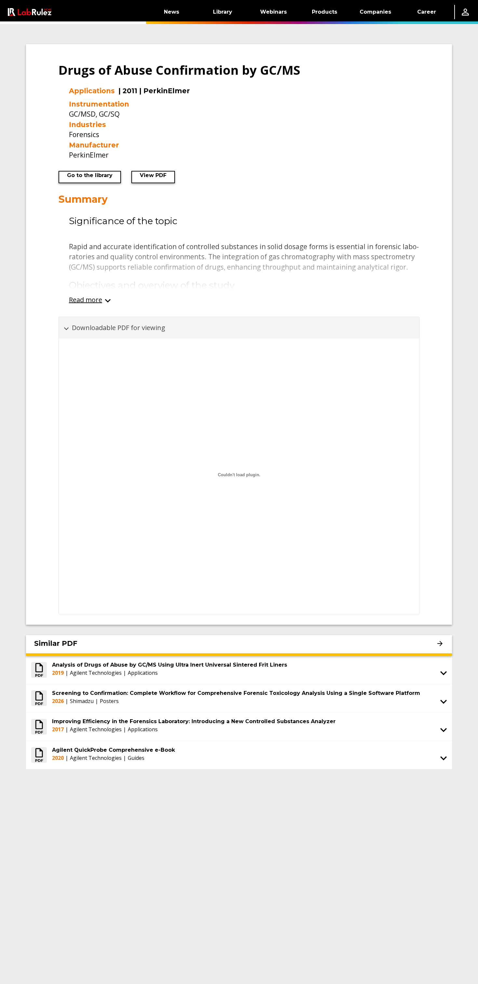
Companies (375, 12)
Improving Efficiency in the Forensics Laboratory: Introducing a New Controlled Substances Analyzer (194, 721)
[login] (465, 12)
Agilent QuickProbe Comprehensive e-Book (113, 750)
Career (426, 12)
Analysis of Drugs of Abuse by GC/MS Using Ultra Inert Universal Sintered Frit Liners (169, 665)
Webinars (273, 12)
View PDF (153, 175)
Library (222, 12)
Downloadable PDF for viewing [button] (118, 327)
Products (324, 12)
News (171, 12)
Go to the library (90, 175)
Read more (85, 299)
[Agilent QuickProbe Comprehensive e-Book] (39, 755)
